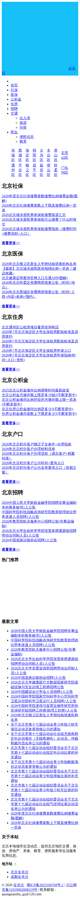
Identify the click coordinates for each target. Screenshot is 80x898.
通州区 (13, 170)
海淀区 (27, 155)
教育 (23, 141)
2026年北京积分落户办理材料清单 (28, 449)
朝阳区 (34, 155)
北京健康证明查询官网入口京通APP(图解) (35, 278)
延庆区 (41, 170)
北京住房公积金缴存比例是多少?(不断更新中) (37, 409)
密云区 (48, 170)
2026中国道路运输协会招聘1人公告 (29, 540)
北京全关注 (19, 872)
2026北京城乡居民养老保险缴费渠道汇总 (34, 215)
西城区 (20, 155)
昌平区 (34, 170)
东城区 (13, 155)
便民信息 (27, 137)
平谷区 (20, 170)
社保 (14, 90)
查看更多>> (11, 243)
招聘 (14, 109)
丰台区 (48, 155)
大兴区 (41, 155)
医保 (14, 95)
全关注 (18, 885)
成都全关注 (19, 877)
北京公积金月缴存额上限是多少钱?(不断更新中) (39, 395)
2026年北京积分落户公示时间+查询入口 (33, 463)
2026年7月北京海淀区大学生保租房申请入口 (36, 350)
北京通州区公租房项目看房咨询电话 (30, 327)
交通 (14, 113)
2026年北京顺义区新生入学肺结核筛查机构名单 (39, 264)
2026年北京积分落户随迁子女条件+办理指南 (36, 444)
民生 (14, 132)
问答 (23, 127)
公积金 (16, 99)
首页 (14, 85)
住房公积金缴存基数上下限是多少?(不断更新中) (39, 414)
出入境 (25, 118)
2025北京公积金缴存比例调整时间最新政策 (35, 390)
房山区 (56, 155)
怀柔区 (56, 170)
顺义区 (27, 170)
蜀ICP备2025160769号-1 (45, 885)
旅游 (23, 123)
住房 (14, 104)
